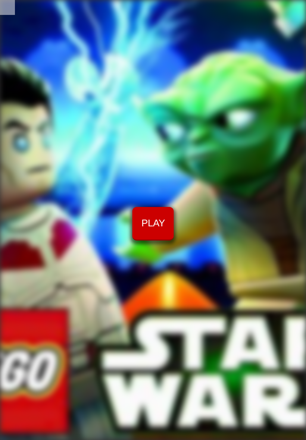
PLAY (153, 223)
